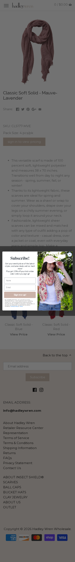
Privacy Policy (14, 306)
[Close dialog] (70, 254)
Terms (21, 306)
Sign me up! (20, 294)
